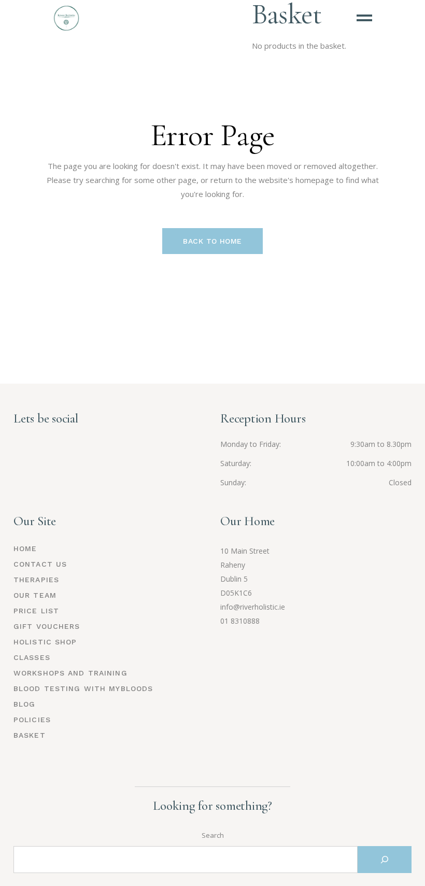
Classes (31, 657)
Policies (32, 719)
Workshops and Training (70, 673)
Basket (29, 735)
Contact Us (40, 564)
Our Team (34, 595)
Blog (24, 704)
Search (213, 835)
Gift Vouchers (46, 626)
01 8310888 (240, 621)
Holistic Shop (45, 642)
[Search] (385, 859)
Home (25, 548)
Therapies (36, 579)
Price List (36, 611)
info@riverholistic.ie (252, 607)
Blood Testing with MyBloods (83, 688)
